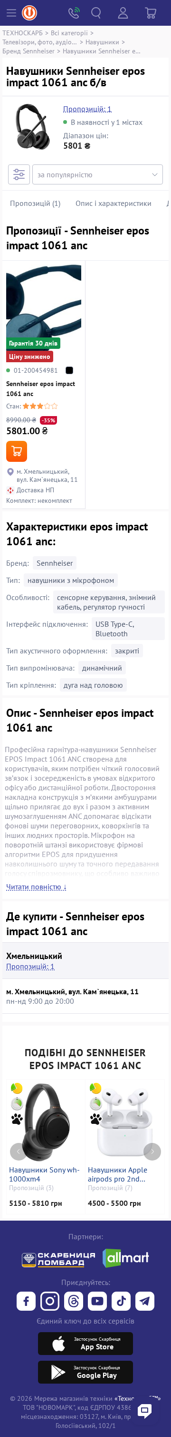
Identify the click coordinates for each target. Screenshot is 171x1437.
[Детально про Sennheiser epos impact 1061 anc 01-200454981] (43, 313)
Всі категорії (69, 32)
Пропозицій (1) (35, 203)
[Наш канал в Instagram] (49, 1302)
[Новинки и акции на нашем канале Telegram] (144, 1302)
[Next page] (152, 1152)
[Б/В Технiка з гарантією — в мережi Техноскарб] (97, 1302)
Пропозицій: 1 (87, 108)
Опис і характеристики (114, 203)
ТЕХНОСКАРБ (22, 32)
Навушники (102, 41)
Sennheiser (55, 563)
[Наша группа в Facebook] (26, 1302)
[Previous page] (19, 1152)
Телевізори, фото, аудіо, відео (39, 41)
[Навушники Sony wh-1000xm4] (46, 1122)
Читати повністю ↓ (36, 886)
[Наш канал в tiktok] (121, 1302)
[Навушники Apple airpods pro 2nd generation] (125, 1122)
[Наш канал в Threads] (73, 1302)
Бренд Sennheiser (28, 50)
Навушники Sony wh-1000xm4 (44, 1174)
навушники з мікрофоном (71, 580)
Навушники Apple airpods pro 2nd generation (117, 1174)
